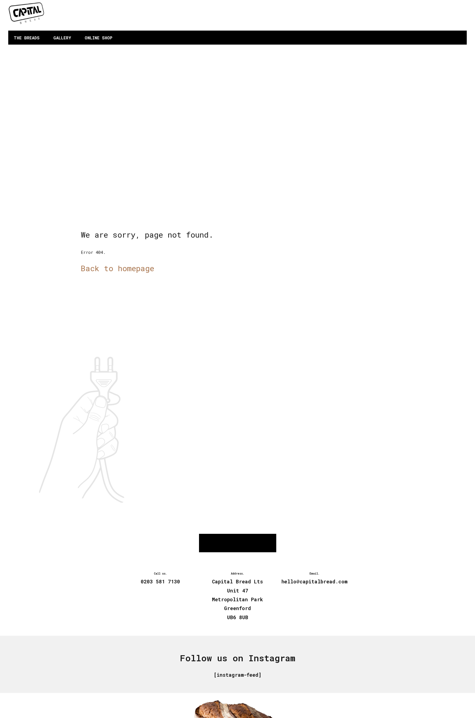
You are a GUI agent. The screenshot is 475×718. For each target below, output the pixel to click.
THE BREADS (27, 37)
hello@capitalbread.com (431, 19)
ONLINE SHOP (98, 37)
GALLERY (62, 37)
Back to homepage (117, 268)
